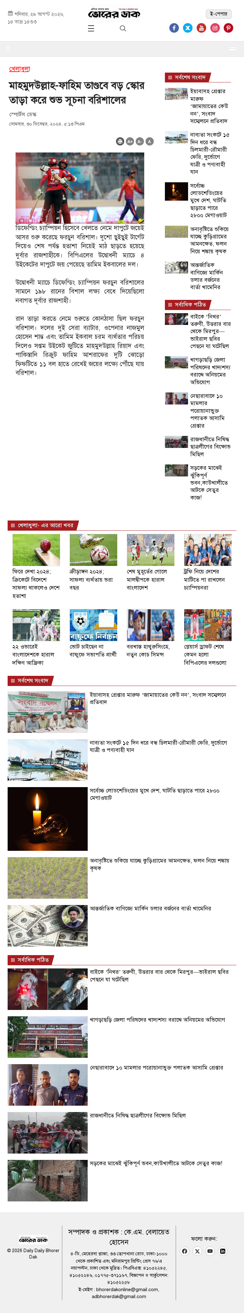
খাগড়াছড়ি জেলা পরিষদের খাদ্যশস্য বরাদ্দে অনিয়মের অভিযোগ (210, 370)
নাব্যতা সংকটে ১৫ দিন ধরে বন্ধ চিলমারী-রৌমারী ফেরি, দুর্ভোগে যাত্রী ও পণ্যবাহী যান (210, 153)
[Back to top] (234, 1300)
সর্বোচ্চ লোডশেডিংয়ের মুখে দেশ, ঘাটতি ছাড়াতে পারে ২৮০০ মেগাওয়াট (208, 200)
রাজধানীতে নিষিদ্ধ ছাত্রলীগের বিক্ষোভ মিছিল (210, 447)
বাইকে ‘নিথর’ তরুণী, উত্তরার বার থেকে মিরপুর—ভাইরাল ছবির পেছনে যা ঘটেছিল (210, 331)
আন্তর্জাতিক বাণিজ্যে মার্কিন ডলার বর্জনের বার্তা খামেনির (206, 276)
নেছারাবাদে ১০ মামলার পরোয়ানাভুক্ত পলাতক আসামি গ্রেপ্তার (207, 410)
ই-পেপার (219, 14)
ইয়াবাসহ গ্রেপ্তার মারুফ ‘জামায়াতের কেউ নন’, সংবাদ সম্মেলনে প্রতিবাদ (209, 106)
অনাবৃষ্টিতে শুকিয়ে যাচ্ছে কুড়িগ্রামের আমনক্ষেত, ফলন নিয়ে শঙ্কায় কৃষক (209, 240)
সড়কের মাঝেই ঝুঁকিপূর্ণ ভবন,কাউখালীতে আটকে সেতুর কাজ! (209, 482)
